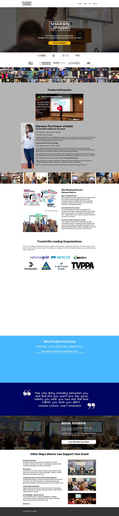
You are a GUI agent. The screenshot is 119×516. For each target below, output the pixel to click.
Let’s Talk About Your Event (78, 442)
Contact (95, 3)
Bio (89, 3)
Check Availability (59, 43)
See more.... (27, 503)
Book (85, 3)
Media (80, 3)
